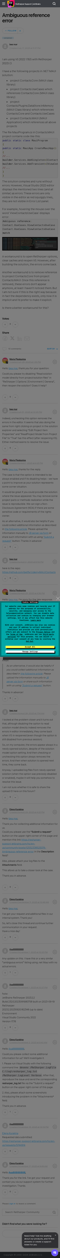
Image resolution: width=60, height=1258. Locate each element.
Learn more (36, 620)
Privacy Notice (43, 632)
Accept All (30, 647)
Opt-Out (29, 641)
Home (11, 3)
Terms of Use (16, 634)
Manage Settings (30, 651)
